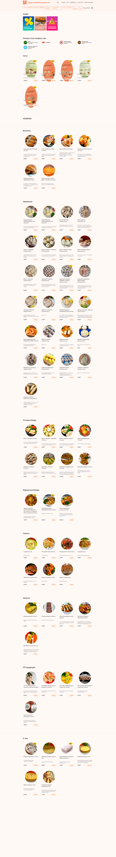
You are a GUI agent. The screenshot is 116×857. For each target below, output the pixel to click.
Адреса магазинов (89, 2)
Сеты (25, 7)
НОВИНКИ (30, 7)
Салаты (64, 7)
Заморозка (42, 7)
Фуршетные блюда (56, 8)
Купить (35, 80)
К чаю (81, 8)
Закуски (69, 7)
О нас (67, 2)
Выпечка (36, 7)
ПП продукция (75, 8)
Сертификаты (73, 2)
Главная (63, 2)
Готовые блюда (48, 8)
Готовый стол (80, 2)
